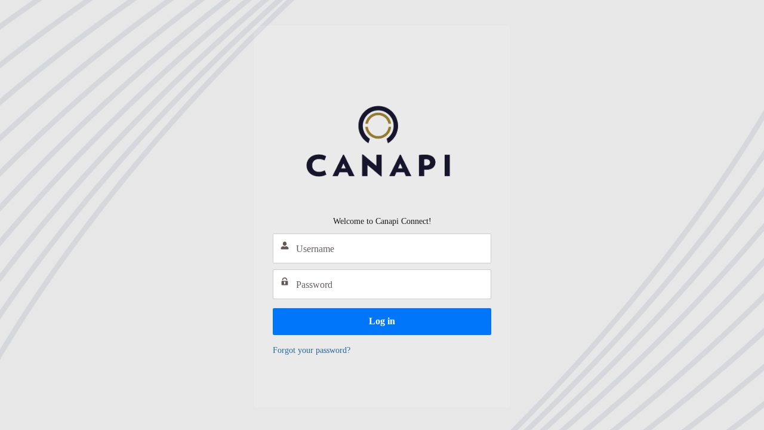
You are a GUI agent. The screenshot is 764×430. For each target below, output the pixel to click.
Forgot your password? (311, 350)
